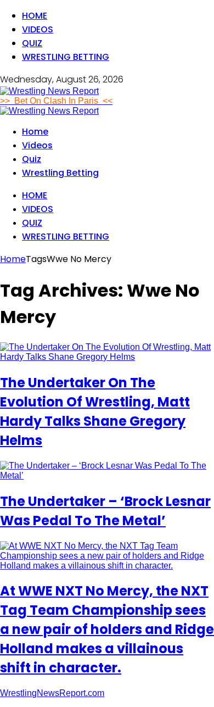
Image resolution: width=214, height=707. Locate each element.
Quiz (32, 43)
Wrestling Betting (65, 57)
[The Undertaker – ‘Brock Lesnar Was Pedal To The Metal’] (107, 475)
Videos (37, 29)
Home (34, 15)
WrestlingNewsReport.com (52, 693)
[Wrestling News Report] (49, 91)
